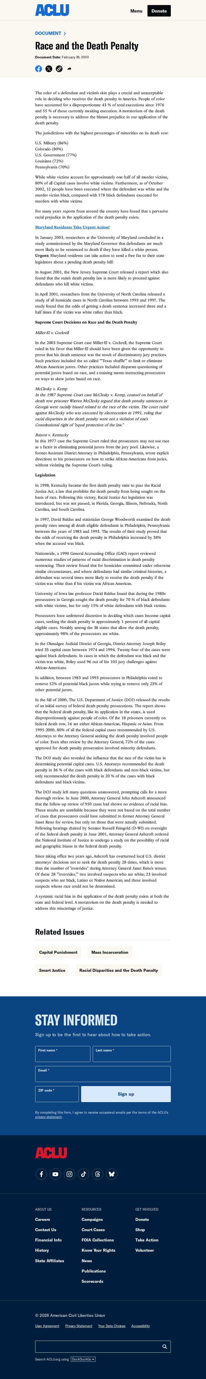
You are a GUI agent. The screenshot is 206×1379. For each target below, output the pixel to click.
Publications (94, 1270)
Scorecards (92, 1281)
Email (42, 1070)
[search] (165, 1347)
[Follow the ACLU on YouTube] (55, 1174)
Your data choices (111, 1326)
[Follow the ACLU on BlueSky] (112, 1174)
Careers (42, 1219)
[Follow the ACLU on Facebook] (41, 1174)
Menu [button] (136, 11)
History (42, 1250)
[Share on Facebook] (38, 70)
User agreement (47, 1326)
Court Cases (93, 1229)
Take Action (147, 1239)
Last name (104, 1050)
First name (46, 1050)
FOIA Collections (98, 1239)
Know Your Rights (98, 1250)
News (87, 1260)
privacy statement (48, 1117)
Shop (140, 1229)
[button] (59, 69)
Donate (159, 11)
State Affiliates (49, 1260)
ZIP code (45, 1090)
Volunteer (144, 1250)
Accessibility (140, 1326)
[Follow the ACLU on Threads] (97, 1174)
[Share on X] (48, 70)
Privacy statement (78, 1326)
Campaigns (92, 1219)
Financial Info (48, 1239)
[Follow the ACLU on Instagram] (69, 1174)
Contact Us (45, 1229)
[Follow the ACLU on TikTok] (83, 1174)
